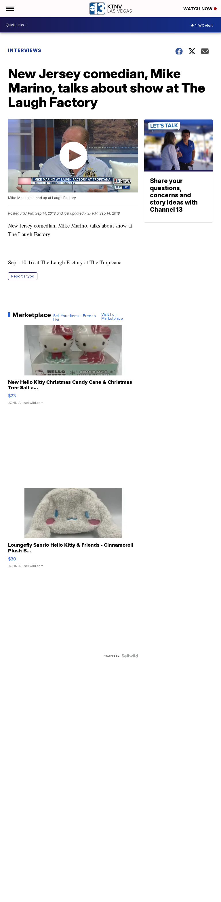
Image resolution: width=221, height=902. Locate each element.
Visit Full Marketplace (112, 317)
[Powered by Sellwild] (129, 656)
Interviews (24, 50)
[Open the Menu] (9, 8)
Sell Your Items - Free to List (74, 318)
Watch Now (198, 8)
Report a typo (22, 276)
